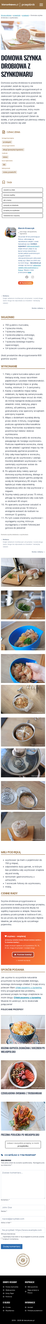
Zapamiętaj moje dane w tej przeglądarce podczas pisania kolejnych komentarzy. (23, 1238)
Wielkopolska (10, 1290)
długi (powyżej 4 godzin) (13, 150)
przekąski (25, 15)
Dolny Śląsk (10, 1293)
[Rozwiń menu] (41, 4)
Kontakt (30, 1307)
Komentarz (5, 1200)
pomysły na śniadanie (11, 205)
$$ (4, 165)
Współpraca (10, 1310)
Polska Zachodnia (12, 1287)
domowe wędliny (9, 195)
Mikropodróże (33, 1287)
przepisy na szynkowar (12, 210)
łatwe (5, 157)
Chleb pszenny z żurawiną (27, 997)
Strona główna (6, 15)
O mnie (8, 1307)
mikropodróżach (33, 246)
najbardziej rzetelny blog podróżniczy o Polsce (29, 267)
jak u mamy (7, 200)
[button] (23, 960)
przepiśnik (16, 15)
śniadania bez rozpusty (12, 215)
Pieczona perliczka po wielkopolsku (20, 1134)
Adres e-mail (6, 1222)
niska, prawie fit (9, 172)
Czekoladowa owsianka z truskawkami (21, 1093)
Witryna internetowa (8, 1234)
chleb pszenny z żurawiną (29, 987)
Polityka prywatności (35, 1310)
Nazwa (4, 1211)
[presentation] (23, 1029)
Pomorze (9, 1297)
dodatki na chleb (9, 190)
